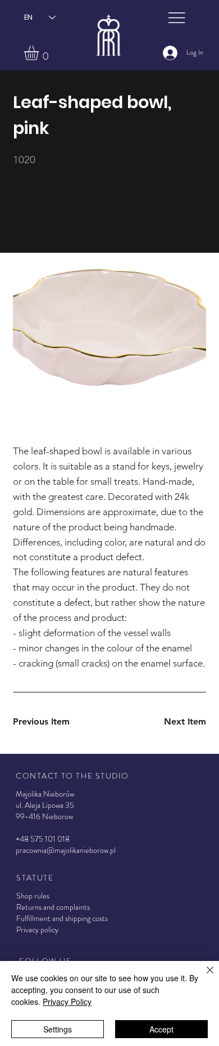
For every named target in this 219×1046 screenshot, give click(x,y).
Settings (57, 1029)
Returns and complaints (53, 907)
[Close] (203, 976)
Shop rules (32, 895)
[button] (40, 53)
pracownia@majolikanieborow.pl (66, 850)
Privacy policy (37, 929)
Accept (161, 1029)
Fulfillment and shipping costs (62, 918)
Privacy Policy (67, 1001)
